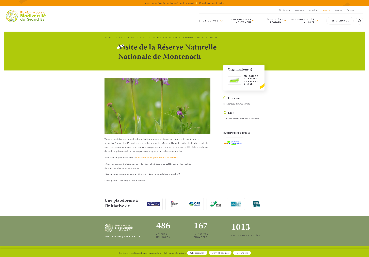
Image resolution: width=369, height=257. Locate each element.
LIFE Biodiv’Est (209, 20)
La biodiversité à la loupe (303, 20)
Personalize (242, 252)
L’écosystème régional (274, 20)
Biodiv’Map (284, 10)
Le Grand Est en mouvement (240, 20)
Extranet (350, 10)
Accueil (110, 37)
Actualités (313, 10)
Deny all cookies (220, 252)
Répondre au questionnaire (211, 3)
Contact (338, 10)
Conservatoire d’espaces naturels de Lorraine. (157, 157)
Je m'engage (340, 20)
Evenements (127, 37)
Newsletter (299, 10)
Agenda (326, 10)
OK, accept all (197, 252)
